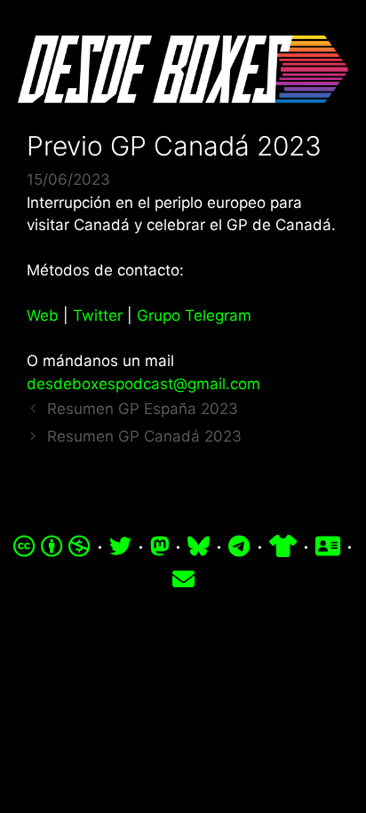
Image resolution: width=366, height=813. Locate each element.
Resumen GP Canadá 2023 (144, 436)
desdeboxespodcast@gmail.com (143, 384)
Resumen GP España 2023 (142, 409)
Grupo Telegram (194, 315)
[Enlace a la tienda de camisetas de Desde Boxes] (283, 546)
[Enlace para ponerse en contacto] (183, 579)
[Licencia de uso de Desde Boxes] (52, 546)
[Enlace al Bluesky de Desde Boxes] (198, 546)
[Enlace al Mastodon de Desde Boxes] (160, 546)
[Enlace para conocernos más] (327, 546)
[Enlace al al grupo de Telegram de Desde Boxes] (239, 546)
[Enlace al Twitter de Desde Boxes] (120, 546)
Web (43, 315)
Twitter (98, 315)
